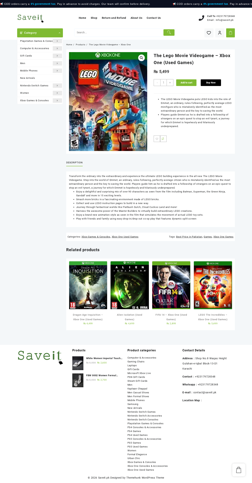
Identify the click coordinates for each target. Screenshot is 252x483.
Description (74, 162)
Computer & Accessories (34, 48)
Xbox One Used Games (125, 236)
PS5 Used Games (137, 446)
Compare (163, 139)
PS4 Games (134, 431)
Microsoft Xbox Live (139, 373)
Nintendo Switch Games (34, 85)
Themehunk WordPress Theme (145, 477)
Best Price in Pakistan (189, 236)
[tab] (75, 163)
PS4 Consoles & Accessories (144, 427)
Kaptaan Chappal (137, 388)
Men (22, 63)
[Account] (219, 32)
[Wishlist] (208, 32)
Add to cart (186, 82)
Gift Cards (26, 55)
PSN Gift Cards (136, 377)
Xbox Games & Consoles (34, 100)
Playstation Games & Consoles (38, 41)
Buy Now (211, 82)
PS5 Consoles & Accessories (144, 439)
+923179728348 (225, 16)
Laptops (132, 365)
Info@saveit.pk (225, 20)
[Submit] (169, 32)
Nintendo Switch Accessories (144, 415)
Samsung (133, 404)
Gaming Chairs (136, 361)
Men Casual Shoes (138, 392)
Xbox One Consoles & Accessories (147, 466)
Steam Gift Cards (137, 381)
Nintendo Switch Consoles (142, 419)
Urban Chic (133, 458)
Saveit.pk (103, 477)
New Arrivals (27, 78)
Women (24, 93)
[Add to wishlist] (157, 139)
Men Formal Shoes (138, 396)
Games (208, 236)
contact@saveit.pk (204, 392)
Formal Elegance (137, 454)
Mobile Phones (28, 70)
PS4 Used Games (137, 435)
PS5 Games (134, 442)
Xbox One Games (223, 236)
